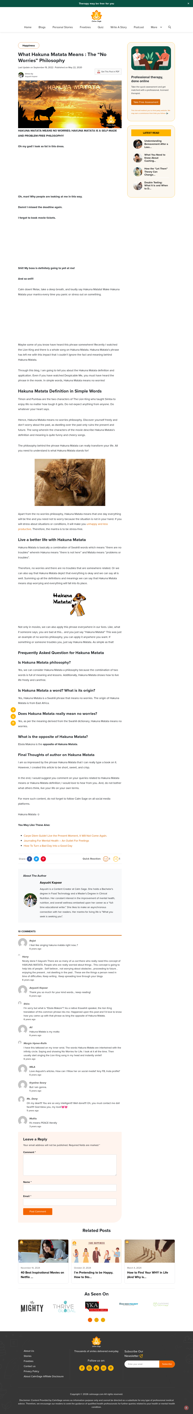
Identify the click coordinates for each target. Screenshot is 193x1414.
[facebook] (13, 709)
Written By (29, 73)
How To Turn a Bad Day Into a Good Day (48, 846)
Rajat (32, 941)
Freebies (85, 27)
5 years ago (35, 1090)
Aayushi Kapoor (31, 76)
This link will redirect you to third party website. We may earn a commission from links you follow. (150, 112)
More (154, 27)
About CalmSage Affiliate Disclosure (44, 1376)
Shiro (27, 1004)
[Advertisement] (70, 174)
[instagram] (89, 1368)
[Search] (169, 27)
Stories (27, 1356)
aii (30, 1027)
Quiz (100, 27)
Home (28, 27)
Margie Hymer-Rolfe (35, 1043)
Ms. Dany (32, 1099)
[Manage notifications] (186, 1408)
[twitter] (13, 716)
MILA (32, 1067)
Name (27, 1182)
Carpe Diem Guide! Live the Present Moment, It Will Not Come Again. (65, 836)
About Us (29, 1351)
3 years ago (35, 1126)
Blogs (42, 27)
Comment (29, 1152)
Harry (25, 957)
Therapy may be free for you (96, 3)
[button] (90, 1321)
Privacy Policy (31, 1371)
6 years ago (35, 948)
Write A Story (118, 27)
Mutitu (33, 1118)
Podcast (139, 27)
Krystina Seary (37, 1083)
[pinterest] (13, 723)
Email (27, 1196)
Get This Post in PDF (110, 71)
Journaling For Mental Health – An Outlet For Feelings (56, 841)
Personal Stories (63, 27)
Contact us (29, 1366)
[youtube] (103, 1368)
